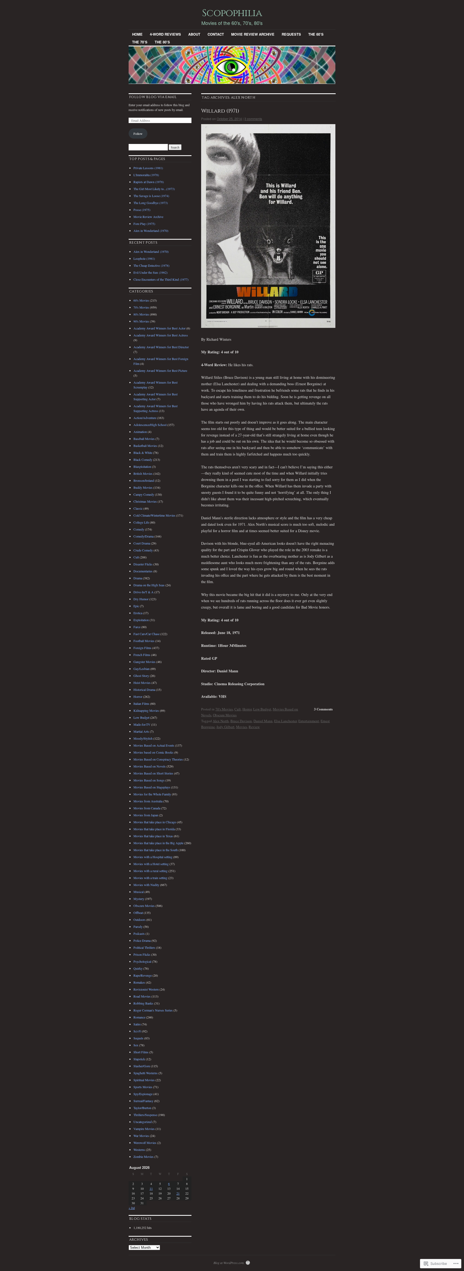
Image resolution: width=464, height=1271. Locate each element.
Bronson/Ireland (143, 480)
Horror (247, 709)
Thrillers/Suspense (145, 1115)
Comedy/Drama (143, 536)
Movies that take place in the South (155, 850)
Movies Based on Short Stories (153, 773)
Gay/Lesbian (141, 668)
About (194, 34)
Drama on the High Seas (149, 585)
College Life (141, 522)
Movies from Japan (145, 815)
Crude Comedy (143, 550)
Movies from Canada (146, 808)
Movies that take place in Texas (153, 836)
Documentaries (143, 571)
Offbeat (138, 912)
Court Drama (141, 543)
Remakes (139, 982)
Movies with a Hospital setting (152, 857)
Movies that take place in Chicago (154, 822)
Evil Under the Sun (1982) (150, 272)
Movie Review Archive (252, 34)
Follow (138, 133)
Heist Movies (142, 682)
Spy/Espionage (143, 1094)
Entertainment (308, 720)
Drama (137, 578)
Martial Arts (141, 731)
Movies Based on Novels (149, 766)
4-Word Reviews (165, 34)
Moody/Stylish (143, 738)
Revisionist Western (146, 989)
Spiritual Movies (144, 1080)
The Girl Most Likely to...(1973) (154, 189)
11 (151, 1188)
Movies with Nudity (146, 885)
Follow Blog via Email (153, 97)
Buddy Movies (143, 487)
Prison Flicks (141, 954)
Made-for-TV (141, 724)
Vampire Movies (144, 1129)
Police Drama (142, 940)
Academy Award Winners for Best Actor (159, 328)
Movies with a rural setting (150, 871)
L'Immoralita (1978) (146, 175)
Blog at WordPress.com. (229, 1263)
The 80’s (162, 42)
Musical (138, 892)
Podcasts (139, 933)
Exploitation (141, 620)
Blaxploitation (142, 466)
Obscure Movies (225, 715)
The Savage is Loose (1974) (151, 196)
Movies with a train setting (150, 878)
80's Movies (141, 314)
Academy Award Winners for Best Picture (160, 370)
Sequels (138, 1038)
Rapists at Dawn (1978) (148, 182)
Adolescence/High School (149, 425)
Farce (136, 627)
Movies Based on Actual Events (153, 745)
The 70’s (139, 42)
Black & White (142, 452)
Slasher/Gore (141, 1066)
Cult (237, 709)
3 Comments (323, 709)
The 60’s (316, 34)
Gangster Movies (144, 661)
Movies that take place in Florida (154, 829)
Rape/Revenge (142, 975)
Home (137, 34)
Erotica (137, 613)
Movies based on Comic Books (153, 752)
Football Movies (143, 641)
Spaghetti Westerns (145, 1073)
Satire (137, 1024)
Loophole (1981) (144, 258)
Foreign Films (142, 648)
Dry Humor (140, 599)
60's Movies (141, 300)
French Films (141, 655)
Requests (291, 34)
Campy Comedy (143, 494)
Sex (135, 1045)
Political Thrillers (144, 947)
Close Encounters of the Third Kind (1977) (161, 279)
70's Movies (224, 709)
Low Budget (262, 709)
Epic (136, 606)
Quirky (138, 968)
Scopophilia (232, 13)
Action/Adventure (144, 418)
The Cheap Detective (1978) (151, 265)
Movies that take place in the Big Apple (158, 843)
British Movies (143, 473)
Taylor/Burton (142, 1108)
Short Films (140, 1052)
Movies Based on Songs (149, 780)
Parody (138, 926)
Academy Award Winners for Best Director (161, 347)
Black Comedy (142, 459)
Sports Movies (142, 1087)
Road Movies (142, 996)
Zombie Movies (143, 1156)
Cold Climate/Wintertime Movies (154, 515)
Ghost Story (141, 675)
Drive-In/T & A (143, 592)
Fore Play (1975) (144, 223)
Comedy (138, 529)
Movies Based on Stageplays (151, 787)
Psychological (142, 961)
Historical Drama (144, 689)
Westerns (139, 1149)
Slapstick (139, 1059)
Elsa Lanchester (285, 720)
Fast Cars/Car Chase (146, 634)
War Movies (141, 1135)
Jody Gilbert (225, 726)
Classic (138, 508)
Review (254, 726)
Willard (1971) (220, 110)
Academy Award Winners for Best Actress (160, 335)
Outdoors (139, 919)
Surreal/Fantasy (143, 1101)
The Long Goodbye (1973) (150, 203)
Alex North (221, 720)
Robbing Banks (143, 1003)
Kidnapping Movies (146, 710)
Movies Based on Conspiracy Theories (158, 759)
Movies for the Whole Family (152, 794)
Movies (241, 726)
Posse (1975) (141, 209)
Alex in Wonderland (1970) (150, 230)
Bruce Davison (241, 720)
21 (178, 1193)
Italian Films (141, 703)
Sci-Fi (137, 1031)
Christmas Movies (145, 501)
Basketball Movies (145, 445)
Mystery (138, 898)
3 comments (253, 118)
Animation (140, 431)
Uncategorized (142, 1122)
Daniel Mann (263, 720)
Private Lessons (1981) (148, 168)
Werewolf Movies (144, 1142)
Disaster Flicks (143, 564)
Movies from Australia (147, 801)
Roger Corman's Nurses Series (153, 1010)
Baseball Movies (144, 438)
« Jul (132, 1208)
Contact (216, 34)
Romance (139, 1017)
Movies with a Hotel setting (151, 864)
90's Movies (141, 321)
